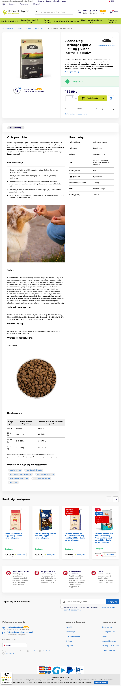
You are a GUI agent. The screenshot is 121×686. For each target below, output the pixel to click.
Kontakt (41, 1)
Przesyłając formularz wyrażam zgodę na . (90, 608)
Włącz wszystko (101, 682)
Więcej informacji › (72, 72)
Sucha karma (39, 28)
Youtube (33, 651)
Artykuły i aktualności (110, 646)
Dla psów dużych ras (42, 478)
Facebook (46, 651)
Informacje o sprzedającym (76, 114)
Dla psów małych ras (45, 474)
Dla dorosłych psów (34, 470)
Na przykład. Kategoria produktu (52, 12)
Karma (19, 28)
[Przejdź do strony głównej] (16, 11)
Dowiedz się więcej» (85, 682)
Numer (68, 98)
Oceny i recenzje (108, 650)
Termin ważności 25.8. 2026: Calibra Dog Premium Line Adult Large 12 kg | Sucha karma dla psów (104, 538)
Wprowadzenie (7, 28)
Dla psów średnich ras (19, 478)
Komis (104, 636)
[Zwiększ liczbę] (72, 97)
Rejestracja (24, 4)
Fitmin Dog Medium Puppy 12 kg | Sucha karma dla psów (13, 536)
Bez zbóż (13, 482)
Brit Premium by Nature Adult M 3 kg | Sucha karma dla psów (45, 536)
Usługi (64, 1)
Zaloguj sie (36, 4)
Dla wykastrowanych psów (20, 474)
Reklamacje (70, 632)
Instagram (10, 653)
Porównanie (10, 4)
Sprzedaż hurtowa (109, 641)
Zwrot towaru (107, 627)
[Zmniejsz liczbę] (72, 99)
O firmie (69, 641)
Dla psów (28, 28)
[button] (116, 499)
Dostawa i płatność (53, 1)
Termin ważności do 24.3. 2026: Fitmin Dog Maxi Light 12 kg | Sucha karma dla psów (75, 537)
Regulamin (70, 646)
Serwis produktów (109, 632)
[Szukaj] (37, 12)
